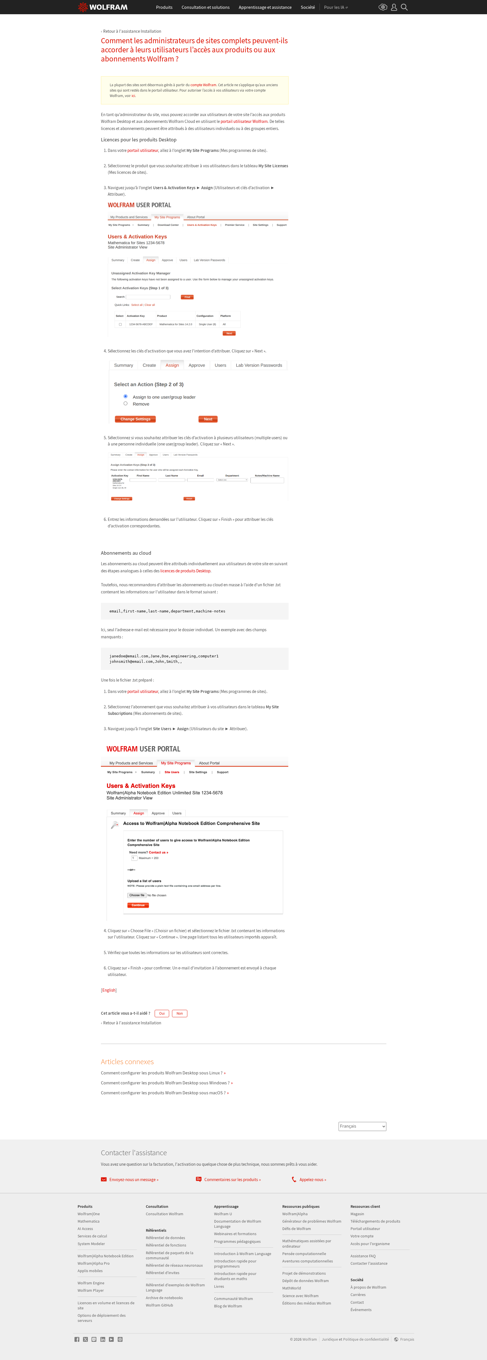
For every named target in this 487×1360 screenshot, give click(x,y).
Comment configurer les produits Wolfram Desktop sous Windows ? (165, 1082)
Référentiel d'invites (162, 1272)
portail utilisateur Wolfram (244, 121)
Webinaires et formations (235, 1233)
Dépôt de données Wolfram (305, 1280)
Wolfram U (223, 1213)
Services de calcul (92, 1236)
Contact (357, 1302)
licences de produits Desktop (185, 570)
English (108, 990)
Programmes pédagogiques (237, 1241)
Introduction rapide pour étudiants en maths (235, 1276)
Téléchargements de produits (375, 1221)
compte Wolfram (203, 84)
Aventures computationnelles (307, 1261)
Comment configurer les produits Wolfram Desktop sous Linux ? (162, 1073)
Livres (219, 1286)
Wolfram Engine (91, 1282)
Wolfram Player (91, 1290)
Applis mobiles (90, 1270)
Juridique (330, 1339)
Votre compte (362, 1236)
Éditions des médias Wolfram (306, 1303)
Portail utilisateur (365, 1228)
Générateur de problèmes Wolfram (311, 1221)
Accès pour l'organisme (370, 1243)
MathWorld (291, 1288)
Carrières (358, 1294)
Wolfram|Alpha (295, 1213)
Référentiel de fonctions (166, 1245)
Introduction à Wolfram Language (242, 1253)
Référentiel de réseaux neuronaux (174, 1265)
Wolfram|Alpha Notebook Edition (106, 1255)
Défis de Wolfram (296, 1228)
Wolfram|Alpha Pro (94, 1263)
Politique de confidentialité (366, 1339)
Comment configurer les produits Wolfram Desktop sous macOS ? (163, 1092)
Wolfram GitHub (159, 1305)
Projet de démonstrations (304, 1273)
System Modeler (91, 1243)
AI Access (85, 1228)
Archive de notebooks (164, 1297)
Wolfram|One (89, 1213)
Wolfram (309, 1339)
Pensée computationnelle (304, 1253)
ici (133, 95)
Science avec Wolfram (300, 1295)
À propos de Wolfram (368, 1287)
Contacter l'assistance (369, 1263)
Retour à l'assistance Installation (132, 31)
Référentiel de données (165, 1237)
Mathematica (89, 1221)
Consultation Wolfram (164, 1213)
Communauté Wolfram (233, 1298)
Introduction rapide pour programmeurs (235, 1263)
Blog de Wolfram (228, 1306)
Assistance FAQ (363, 1255)
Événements (361, 1309)
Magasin (357, 1213)
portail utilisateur (142, 150)
